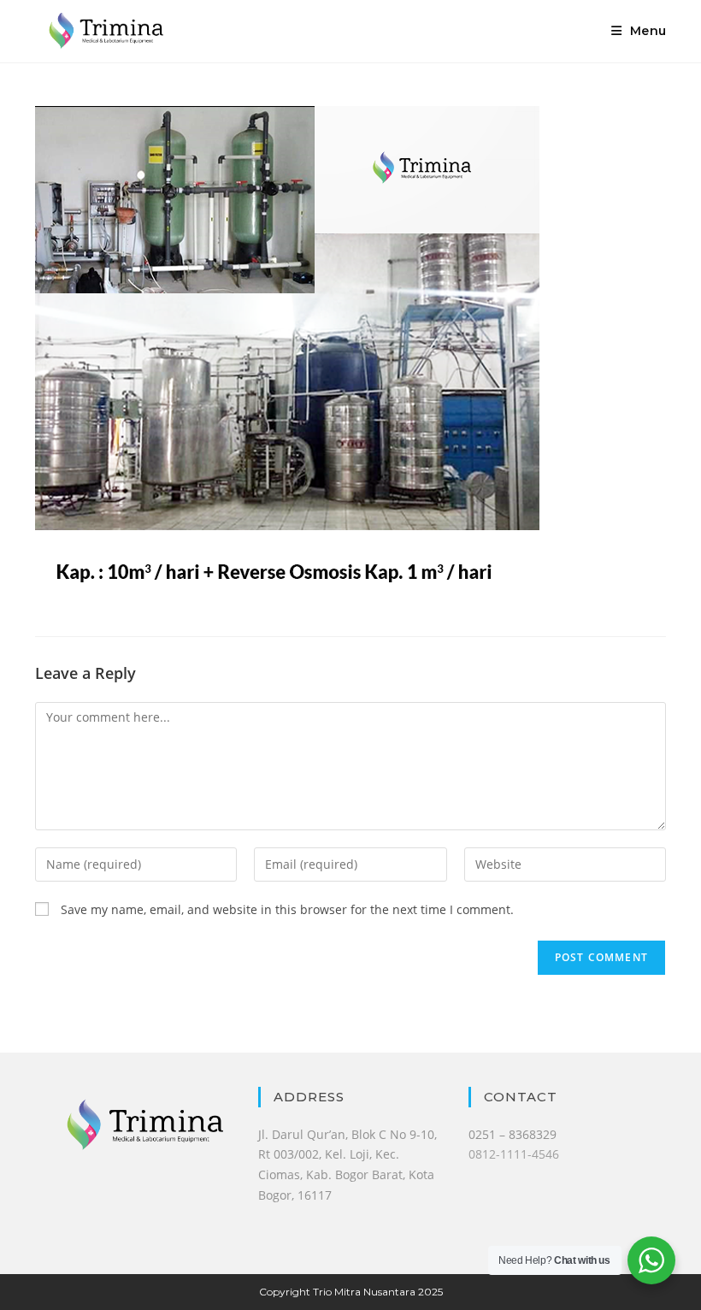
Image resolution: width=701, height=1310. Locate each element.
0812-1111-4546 (513, 1154)
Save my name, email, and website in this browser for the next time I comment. (287, 909)
